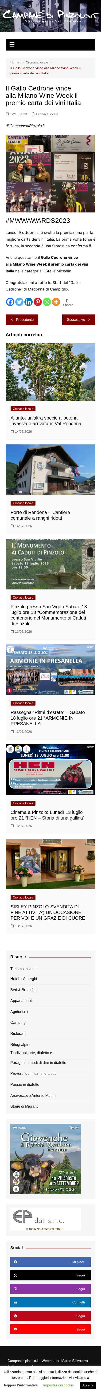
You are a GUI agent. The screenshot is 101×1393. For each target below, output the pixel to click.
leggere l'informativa (21, 1385)
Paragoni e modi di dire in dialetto (38, 1063)
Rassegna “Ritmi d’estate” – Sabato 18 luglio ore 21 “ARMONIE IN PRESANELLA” (48, 718)
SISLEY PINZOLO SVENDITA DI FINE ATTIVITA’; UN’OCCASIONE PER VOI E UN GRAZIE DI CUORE (48, 912)
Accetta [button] (87, 1385)
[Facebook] (10, 302)
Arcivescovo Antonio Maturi (33, 1096)
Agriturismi (19, 1012)
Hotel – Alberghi (23, 979)
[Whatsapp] (47, 302)
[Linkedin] (28, 302)
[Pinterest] (38, 302)
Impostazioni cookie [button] (58, 1385)
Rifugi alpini (20, 1045)
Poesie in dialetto (24, 1085)
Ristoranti (18, 1034)
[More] (56, 302)
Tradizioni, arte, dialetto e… (33, 1053)
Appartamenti (21, 1001)
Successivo (76, 320)
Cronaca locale (47, 114)
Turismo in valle (23, 969)
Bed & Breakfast (23, 990)
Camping (18, 1022)
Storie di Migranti (24, 1106)
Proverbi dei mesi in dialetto (33, 1073)
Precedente (25, 320)
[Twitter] (19, 302)
